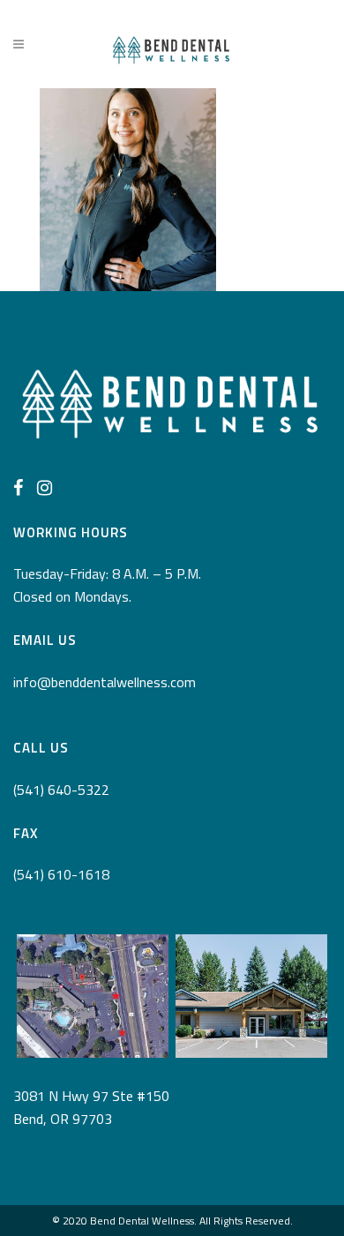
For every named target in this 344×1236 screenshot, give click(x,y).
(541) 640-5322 (61, 789)
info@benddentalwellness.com (104, 682)
